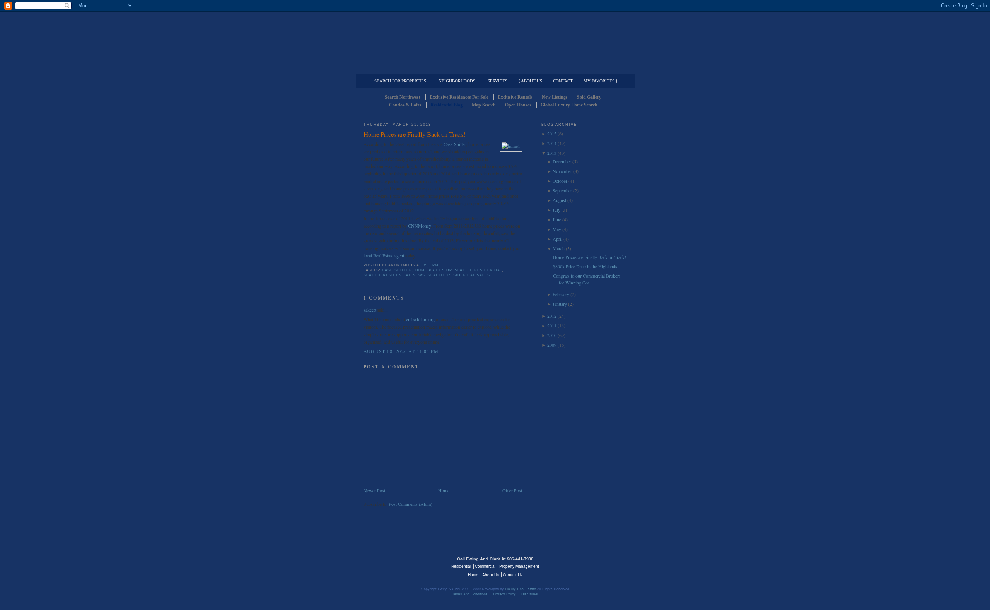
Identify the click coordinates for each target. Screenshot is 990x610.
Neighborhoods (457, 81)
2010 (551, 335)
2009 (551, 345)
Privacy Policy (504, 593)
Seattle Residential (495, 37)
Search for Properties (400, 81)
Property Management (586, 68)
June (557, 219)
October (560, 181)
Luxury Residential (403, 68)
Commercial (494, 68)
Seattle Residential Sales (459, 275)
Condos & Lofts (405, 105)
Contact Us (512, 574)
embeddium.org (420, 319)
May (557, 229)
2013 (551, 153)
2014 (551, 143)
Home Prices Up (433, 270)
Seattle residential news (394, 275)
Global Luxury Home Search (569, 105)
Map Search (484, 105)
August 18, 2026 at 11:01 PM (401, 351)
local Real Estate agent (384, 255)
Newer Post (374, 490)
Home (443, 490)
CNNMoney (419, 226)
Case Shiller (397, 270)
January (560, 304)
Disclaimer (529, 593)
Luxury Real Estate (592, 563)
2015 (551, 133)
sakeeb (370, 310)
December (562, 161)
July (556, 210)
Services (497, 81)
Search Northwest (402, 97)
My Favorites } (601, 81)
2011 (551, 325)
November (562, 171)
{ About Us (530, 81)
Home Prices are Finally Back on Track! (415, 134)
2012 (551, 316)
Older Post (512, 490)
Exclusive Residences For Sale (459, 97)
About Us (490, 574)
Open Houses (518, 105)
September (562, 190)
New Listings (555, 97)
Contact (563, 81)
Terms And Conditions (470, 593)
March (559, 248)
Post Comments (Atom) (410, 504)
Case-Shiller (455, 144)
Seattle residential (478, 270)
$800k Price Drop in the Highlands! (586, 266)
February (561, 294)
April (557, 239)
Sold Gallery (589, 97)
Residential (461, 566)
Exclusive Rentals (515, 97)
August (559, 200)
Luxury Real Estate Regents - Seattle (397, 563)
